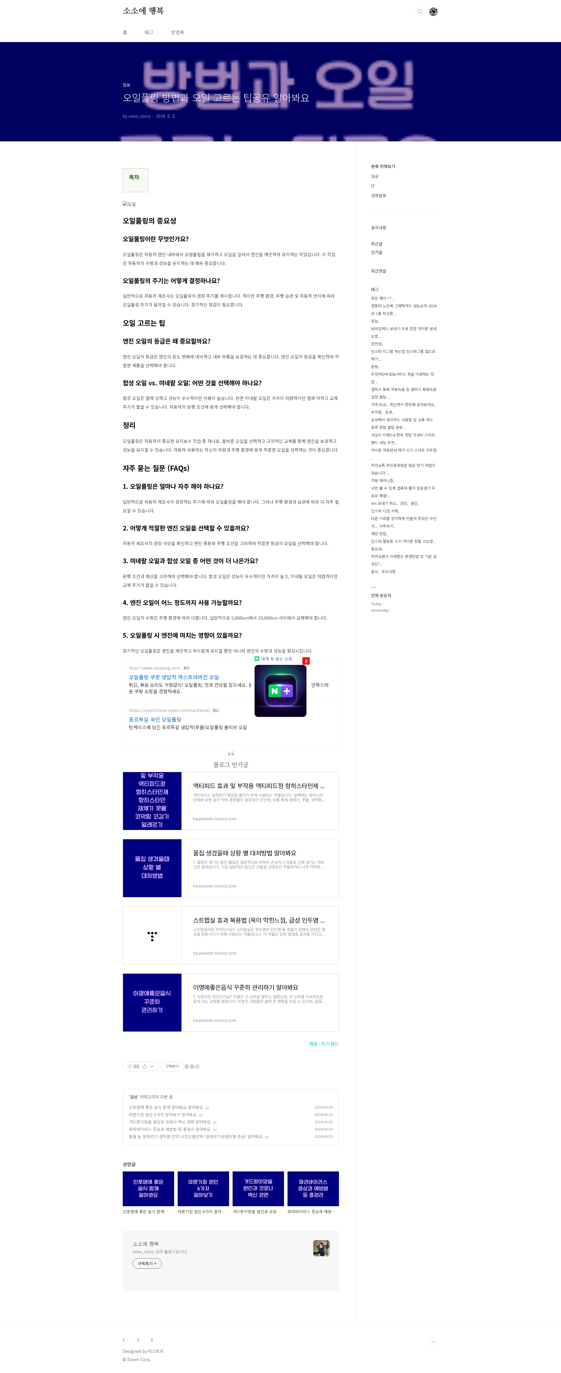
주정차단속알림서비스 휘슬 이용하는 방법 (402, 377)
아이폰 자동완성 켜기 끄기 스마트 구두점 (404, 450)
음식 (374, 571)
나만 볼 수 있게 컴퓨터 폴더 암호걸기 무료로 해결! (403, 491)
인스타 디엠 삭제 (384, 511)
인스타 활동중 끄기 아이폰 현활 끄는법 (402, 541)
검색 (420, 11)
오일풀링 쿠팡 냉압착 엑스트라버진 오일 (174, 676)
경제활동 (378, 195)
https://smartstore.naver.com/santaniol (169, 710)
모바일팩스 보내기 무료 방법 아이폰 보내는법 (404, 332)
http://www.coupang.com (154, 667)
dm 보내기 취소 (383, 503)
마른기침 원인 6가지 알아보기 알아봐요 (163, 1114)
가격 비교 (378, 404)
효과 (388, 412)
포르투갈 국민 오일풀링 (155, 719)
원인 (414, 503)
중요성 (376, 549)
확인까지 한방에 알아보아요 (412, 404)
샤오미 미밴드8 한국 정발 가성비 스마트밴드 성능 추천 (403, 438)
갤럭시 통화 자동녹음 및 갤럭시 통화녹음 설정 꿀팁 (404, 393)
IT (373, 186)
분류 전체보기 (383, 166)
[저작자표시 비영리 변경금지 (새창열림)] (192, 1066)
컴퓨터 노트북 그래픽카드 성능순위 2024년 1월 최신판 (404, 309)
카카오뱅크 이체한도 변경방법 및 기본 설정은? (404, 560)
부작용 (376, 412)
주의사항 (389, 571)
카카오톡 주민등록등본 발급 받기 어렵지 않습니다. (403, 469)
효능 (374, 321)
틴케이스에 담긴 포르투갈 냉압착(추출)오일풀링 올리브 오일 (188, 727)
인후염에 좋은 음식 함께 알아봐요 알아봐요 (166, 1107)
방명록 (177, 32)
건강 (403, 503)
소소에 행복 (143, 11)
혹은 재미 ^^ (382, 298)
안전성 (376, 343)
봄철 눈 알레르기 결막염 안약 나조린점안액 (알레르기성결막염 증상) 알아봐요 (196, 1136)
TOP (433, 1342)
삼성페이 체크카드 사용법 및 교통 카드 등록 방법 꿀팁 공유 (402, 423)
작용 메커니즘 (382, 480)
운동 (374, 366)
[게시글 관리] (152, 1066)
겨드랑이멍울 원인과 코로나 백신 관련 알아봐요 (170, 1122)
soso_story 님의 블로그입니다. (160, 1251)
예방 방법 (378, 533)
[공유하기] (144, 1066)
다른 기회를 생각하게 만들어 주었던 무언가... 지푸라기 (404, 522)
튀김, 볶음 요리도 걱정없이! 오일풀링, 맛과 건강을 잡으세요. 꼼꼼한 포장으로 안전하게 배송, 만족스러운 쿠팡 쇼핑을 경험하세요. (229, 687)
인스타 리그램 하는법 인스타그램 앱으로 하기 (403, 355)
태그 (149, 32)
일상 (134, 1097)
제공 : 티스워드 (324, 1043)
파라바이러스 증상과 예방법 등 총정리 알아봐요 (170, 1129)
